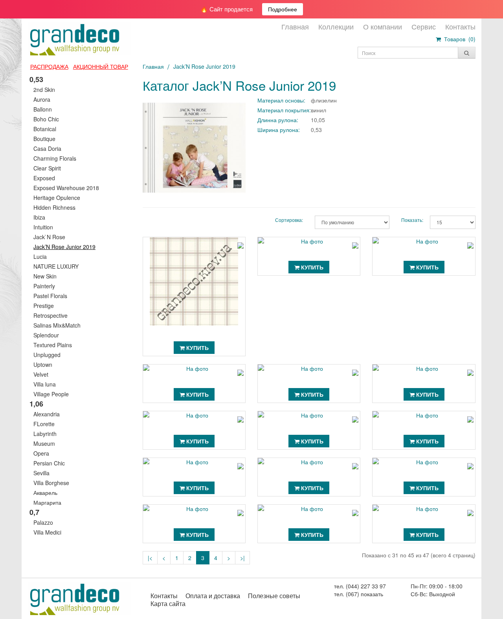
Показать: (409, 219)
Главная (295, 26)
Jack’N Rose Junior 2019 (64, 247)
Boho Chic (46, 119)
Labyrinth (45, 434)
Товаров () (458, 39)
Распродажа (49, 66)
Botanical (44, 129)
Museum (44, 443)
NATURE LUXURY (56, 266)
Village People (51, 394)
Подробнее (282, 9)
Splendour (46, 335)
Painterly (44, 286)
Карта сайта (168, 603)
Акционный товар (100, 66)
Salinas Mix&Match (57, 325)
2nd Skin (44, 89)
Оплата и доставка (212, 595)
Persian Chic (49, 463)
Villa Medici (47, 532)
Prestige (43, 306)
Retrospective (50, 315)
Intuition (43, 227)
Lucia (40, 256)
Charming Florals (54, 158)
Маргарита (47, 502)
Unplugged (47, 355)
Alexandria (46, 414)
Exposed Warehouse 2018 (66, 188)
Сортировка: (289, 219)
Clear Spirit (47, 168)
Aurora (41, 99)
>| (242, 558)
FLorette (44, 424)
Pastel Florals (50, 296)
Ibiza (39, 217)
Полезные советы (274, 595)
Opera (41, 453)
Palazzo (43, 522)
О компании (382, 26)
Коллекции (336, 26)
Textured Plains (52, 345)
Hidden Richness (54, 207)
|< (150, 558)
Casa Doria (47, 148)
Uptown (42, 364)
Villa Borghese (51, 483)
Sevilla (41, 473)
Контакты (460, 26)
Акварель (45, 492)
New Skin (45, 276)
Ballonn (42, 109)
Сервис (423, 26)
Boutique (44, 139)
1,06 (36, 404)
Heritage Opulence (56, 197)
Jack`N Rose (49, 237)
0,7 (34, 512)
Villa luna (44, 384)
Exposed (44, 178)
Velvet (40, 374)
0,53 (36, 79)
